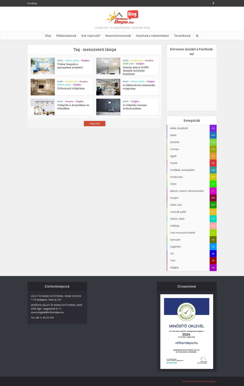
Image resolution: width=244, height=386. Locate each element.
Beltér (60, 60)
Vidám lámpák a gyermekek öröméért (70, 65)
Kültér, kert (128, 63)
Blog (48, 35)
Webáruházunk (66, 35)
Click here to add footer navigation (199, 381)
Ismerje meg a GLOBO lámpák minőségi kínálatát (136, 70)
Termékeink (182, 35)
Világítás (85, 60)
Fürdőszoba (137, 60)
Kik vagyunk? (90, 35)
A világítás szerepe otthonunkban (135, 106)
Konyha (149, 60)
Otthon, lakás (72, 60)
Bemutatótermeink (118, 35)
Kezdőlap (32, 3)
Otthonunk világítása (71, 88)
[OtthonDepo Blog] (122, 17)
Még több (94, 123)
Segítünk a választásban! (152, 35)
